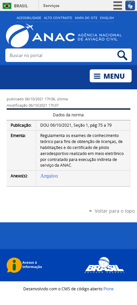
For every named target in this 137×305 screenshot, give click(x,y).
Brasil (21, 6)
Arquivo (49, 176)
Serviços (51, 5)
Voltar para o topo (115, 211)
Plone (108, 288)
